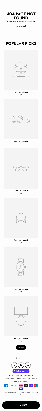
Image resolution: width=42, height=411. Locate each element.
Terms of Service (21, 378)
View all (21, 347)
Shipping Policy (9, 378)
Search (11, 375)
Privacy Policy (32, 378)
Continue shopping (21, 26)
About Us (25, 382)
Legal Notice (17, 382)
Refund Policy (28, 375)
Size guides (19, 375)
